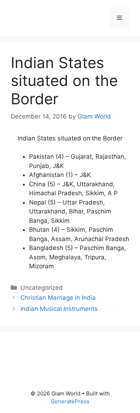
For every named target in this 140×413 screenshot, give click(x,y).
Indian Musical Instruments (59, 308)
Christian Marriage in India (58, 297)
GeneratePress (70, 401)
